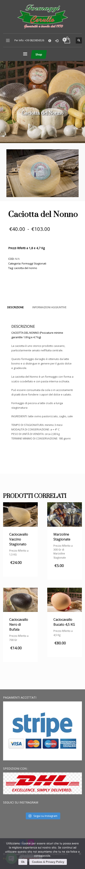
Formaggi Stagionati (34, 263)
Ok (23, 861)
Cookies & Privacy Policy (48, 861)
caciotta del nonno (25, 268)
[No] (80, 854)
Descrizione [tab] (15, 307)
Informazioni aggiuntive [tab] (49, 307)
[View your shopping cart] (67, 40)
